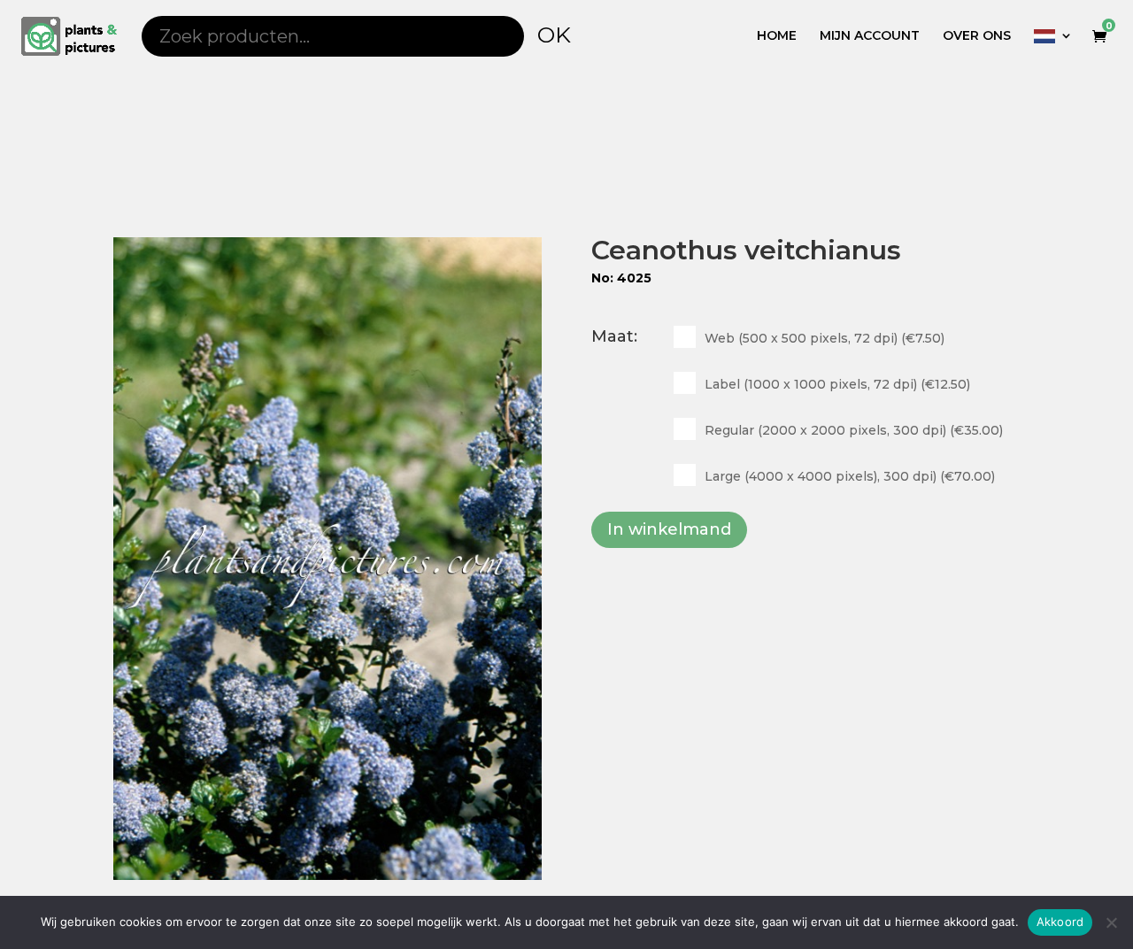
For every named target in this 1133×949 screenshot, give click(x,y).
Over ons (977, 36)
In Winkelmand (669, 529)
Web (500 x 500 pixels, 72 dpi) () (824, 338)
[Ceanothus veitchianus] (327, 558)
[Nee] (1111, 922)
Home (777, 36)
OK (554, 34)
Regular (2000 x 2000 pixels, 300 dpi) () (854, 430)
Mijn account (870, 36)
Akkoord (1060, 921)
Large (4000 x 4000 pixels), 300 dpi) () (850, 476)
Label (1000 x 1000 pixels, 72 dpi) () (837, 384)
